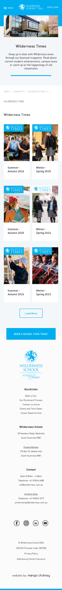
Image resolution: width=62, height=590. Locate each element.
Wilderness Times (14, 101)
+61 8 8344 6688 (36, 480)
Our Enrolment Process (31, 400)
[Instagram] (26, 523)
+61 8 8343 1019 (36, 498)
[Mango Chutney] (31, 577)
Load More (31, 313)
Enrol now (52, 7)
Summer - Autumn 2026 (16, 169)
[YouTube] (45, 523)
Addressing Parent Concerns (31, 559)
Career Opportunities (31, 413)
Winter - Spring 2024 (43, 230)
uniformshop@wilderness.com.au (31, 503)
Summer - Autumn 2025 (16, 230)
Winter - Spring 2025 (43, 169)
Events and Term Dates (31, 409)
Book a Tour (31, 396)
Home (6, 92)
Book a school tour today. (31, 334)
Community (18, 92)
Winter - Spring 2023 (43, 292)
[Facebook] (17, 523)
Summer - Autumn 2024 (16, 292)
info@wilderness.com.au (31, 485)
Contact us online (31, 405)
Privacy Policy (31, 554)
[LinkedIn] (36, 523)
